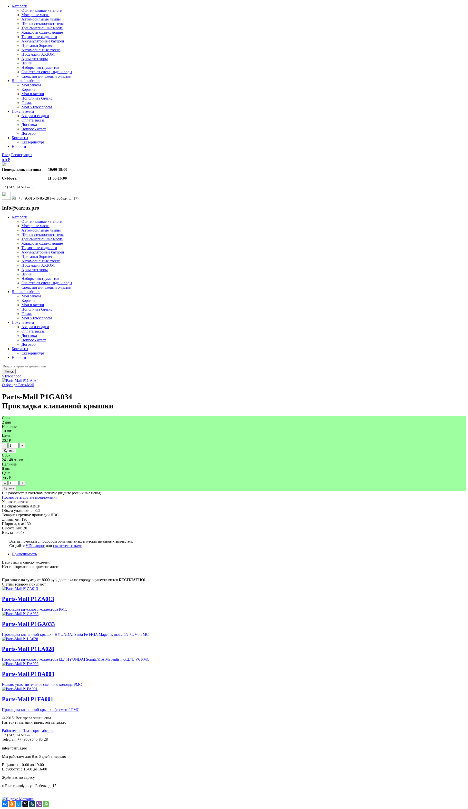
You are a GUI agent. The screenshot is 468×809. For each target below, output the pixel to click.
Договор (28, 133)
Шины (26, 63)
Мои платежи (32, 94)
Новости (19, 146)
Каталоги (19, 6)
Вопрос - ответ (33, 129)
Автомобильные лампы (41, 19)
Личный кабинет (26, 81)
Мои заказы (31, 85)
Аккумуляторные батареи (42, 41)
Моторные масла (35, 15)
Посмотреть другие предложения (29, 497)
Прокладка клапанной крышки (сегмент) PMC (40, 710)
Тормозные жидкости (39, 37)
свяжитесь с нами (67, 546)
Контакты (20, 138)
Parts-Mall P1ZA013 (28, 599)
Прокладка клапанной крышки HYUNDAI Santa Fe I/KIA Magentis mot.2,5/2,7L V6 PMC (75, 634)
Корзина (28, 89)
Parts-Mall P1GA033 (28, 624)
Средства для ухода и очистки (46, 76)
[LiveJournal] (32, 804)
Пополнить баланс (36, 98)
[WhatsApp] (46, 804)
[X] (25, 804)
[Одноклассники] (12, 804)
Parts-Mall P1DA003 (28, 674)
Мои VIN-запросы (36, 107)
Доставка (29, 124)
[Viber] (39, 804)
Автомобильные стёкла (40, 50)
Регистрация (21, 155)
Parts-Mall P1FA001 (27, 699)
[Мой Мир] (18, 804)
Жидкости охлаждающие (42, 32)
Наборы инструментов (40, 67)
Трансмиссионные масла (42, 28)
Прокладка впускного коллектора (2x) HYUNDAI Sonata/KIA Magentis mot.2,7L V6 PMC (75, 659)
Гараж (26, 103)
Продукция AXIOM (38, 54)
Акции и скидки (35, 116)
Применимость (24, 554)
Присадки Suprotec (37, 45)
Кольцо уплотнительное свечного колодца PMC (42, 684)
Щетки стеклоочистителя (42, 23)
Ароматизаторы (34, 59)
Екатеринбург (33, 142)
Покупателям (23, 111)
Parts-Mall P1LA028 (28, 649)
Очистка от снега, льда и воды (46, 72)
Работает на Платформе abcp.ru (28, 730)
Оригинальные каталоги (41, 10)
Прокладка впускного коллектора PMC (34, 609)
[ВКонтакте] (5, 804)
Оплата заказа (33, 120)
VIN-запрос (11, 376)
